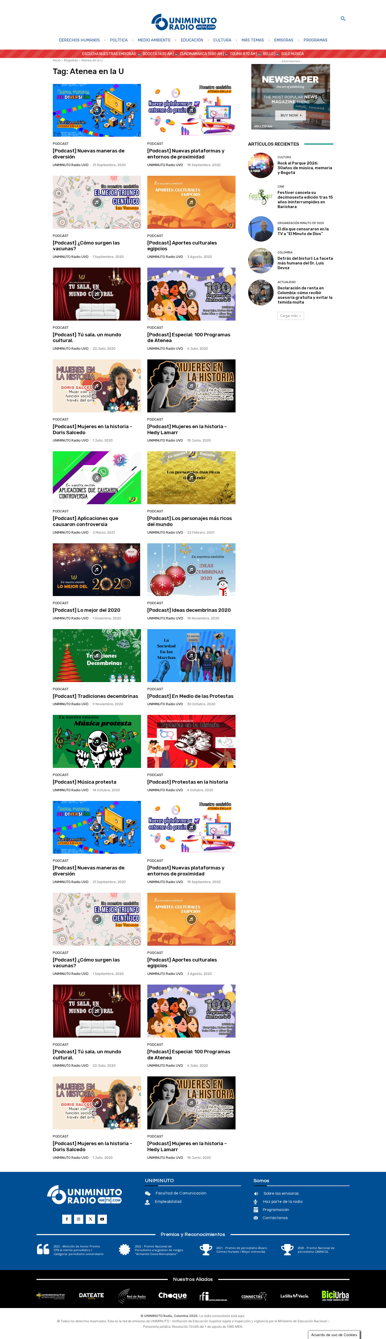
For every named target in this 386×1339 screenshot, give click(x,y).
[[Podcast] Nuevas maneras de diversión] (97, 110)
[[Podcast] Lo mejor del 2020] (97, 569)
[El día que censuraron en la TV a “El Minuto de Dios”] (261, 229)
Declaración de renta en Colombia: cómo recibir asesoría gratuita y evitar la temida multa (305, 295)
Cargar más (289, 316)
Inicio (57, 60)
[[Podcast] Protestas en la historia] (191, 741)
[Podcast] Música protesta (84, 782)
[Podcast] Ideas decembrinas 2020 (189, 610)
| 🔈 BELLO (264, 54)
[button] (343, 19)
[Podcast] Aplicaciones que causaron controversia (85, 521)
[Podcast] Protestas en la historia (187, 782)
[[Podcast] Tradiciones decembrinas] (97, 655)
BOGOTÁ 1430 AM (157, 54)
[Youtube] (102, 1219)
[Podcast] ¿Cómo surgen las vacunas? (86, 246)
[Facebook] (66, 1219)
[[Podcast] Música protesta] (97, 741)
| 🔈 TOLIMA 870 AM (238, 54)
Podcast (61, 143)
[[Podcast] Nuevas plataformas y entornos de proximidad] (191, 110)
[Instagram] (78, 1219)
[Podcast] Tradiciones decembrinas (95, 696)
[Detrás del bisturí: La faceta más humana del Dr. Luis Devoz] (261, 260)
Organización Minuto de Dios (301, 223)
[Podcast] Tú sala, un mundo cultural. (87, 338)
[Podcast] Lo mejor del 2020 (86, 610)
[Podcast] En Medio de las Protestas (190, 696)
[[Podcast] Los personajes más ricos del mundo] (191, 477)
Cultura (284, 157)
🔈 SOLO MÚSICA (290, 54)
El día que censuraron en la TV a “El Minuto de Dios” (303, 231)
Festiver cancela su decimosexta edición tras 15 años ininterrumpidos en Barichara (305, 199)
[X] (90, 1219)
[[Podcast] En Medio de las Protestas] (191, 655)
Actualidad (287, 282)
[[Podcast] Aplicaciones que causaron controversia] (97, 477)
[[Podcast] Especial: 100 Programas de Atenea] (191, 294)
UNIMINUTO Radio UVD (70, 165)
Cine (281, 186)
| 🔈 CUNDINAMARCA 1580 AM (197, 54)
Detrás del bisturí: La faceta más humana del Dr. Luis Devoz (305, 263)
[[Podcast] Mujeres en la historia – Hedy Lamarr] (191, 385)
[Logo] (184, 22)
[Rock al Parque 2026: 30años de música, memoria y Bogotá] (261, 165)
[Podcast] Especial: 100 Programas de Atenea (188, 338)
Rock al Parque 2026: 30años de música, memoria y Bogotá (305, 168)
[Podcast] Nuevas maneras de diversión (88, 154)
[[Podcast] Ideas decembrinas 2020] (191, 569)
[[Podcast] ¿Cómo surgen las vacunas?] (97, 202)
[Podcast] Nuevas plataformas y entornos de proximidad (186, 154)
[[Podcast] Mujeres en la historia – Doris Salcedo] (97, 385)
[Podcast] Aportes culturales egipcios (182, 246)
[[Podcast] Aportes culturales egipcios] (191, 202)
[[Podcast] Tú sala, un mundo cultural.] (97, 294)
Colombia (285, 252)
